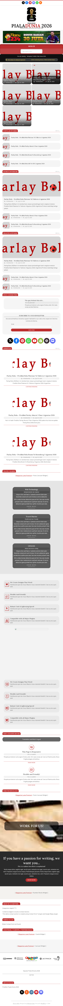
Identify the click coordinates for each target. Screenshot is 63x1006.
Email (12, 324)
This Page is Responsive (31, 752)
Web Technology (31, 489)
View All (57, 131)
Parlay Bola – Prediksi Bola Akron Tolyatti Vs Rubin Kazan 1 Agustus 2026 (45, 101)
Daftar (31, 975)
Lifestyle (31, 546)
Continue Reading (31, 386)
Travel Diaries (31, 517)
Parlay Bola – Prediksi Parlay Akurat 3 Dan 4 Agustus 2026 (45, 79)
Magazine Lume (31, 1003)
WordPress (43, 1003)
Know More (31, 506)
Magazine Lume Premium (24, 475)
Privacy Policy (16, 1003)
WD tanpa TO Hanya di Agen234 (16, 59)
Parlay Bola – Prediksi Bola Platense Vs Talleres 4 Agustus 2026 (15, 80)
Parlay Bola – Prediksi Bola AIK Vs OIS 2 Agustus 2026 (15, 101)
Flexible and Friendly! (31, 774)
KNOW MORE (31, 880)
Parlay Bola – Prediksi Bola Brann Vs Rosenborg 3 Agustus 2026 (31, 155)
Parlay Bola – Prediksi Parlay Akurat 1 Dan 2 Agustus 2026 (16, 122)
